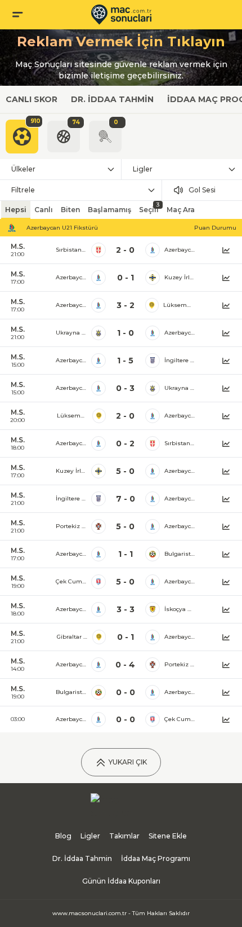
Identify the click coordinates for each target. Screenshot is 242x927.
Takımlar (124, 836)
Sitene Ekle (168, 836)
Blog (63, 836)
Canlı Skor (31, 99)
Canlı (43, 209)
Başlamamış (109, 209)
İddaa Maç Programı (155, 858)
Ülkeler (23, 169)
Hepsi (15, 209)
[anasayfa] (121, 15)
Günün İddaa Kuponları (121, 881)
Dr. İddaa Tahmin (112, 99)
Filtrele (23, 190)
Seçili (149, 207)
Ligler (143, 169)
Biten (70, 209)
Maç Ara (181, 209)
